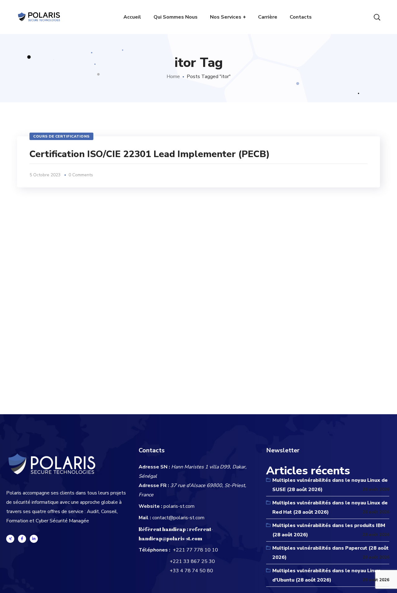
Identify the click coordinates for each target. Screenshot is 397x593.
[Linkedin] (34, 539)
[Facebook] (22, 539)
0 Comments (81, 175)
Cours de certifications (61, 136)
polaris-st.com (178, 506)
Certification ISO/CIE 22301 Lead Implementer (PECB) (149, 154)
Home (173, 76)
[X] (10, 539)
